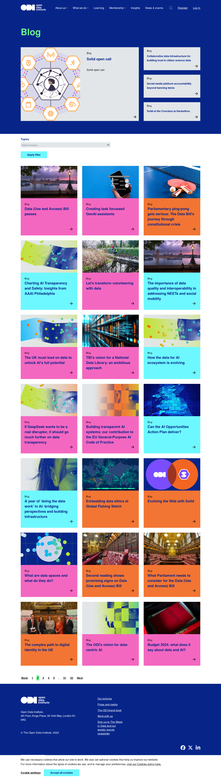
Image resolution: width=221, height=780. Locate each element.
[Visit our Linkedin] (197, 747)
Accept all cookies (61, 773)
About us (60, 8)
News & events (154, 8)
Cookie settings (31, 773)
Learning (99, 8)
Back (24, 678)
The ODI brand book (110, 710)
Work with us (105, 716)
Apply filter (34, 155)
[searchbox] (66, 144)
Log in (196, 8)
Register (183, 8)
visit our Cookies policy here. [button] (144, 764)
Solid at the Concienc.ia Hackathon (168, 111)
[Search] (171, 8)
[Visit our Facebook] (183, 747)
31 (64, 678)
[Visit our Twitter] (190, 747)
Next (80, 678)
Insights (135, 8)
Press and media (108, 704)
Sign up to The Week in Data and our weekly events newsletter (110, 727)
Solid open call (99, 58)
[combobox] (65, 144)
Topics (25, 139)
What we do (79, 8)
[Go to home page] (35, 8)
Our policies (105, 698)
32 (71, 678)
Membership (116, 8)
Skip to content (31, 17)
